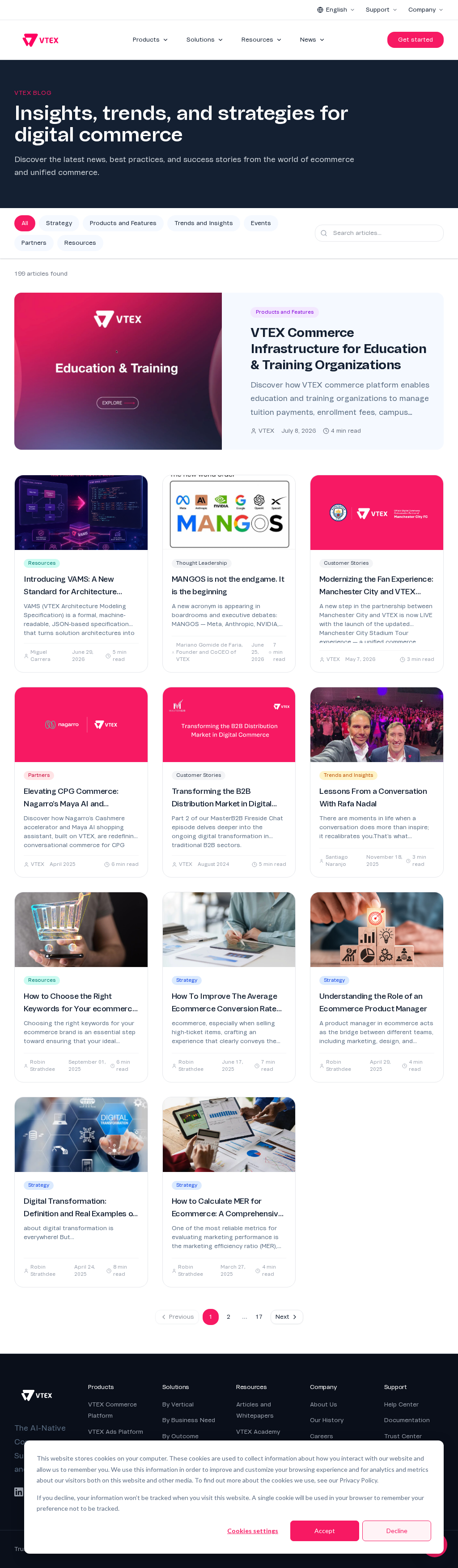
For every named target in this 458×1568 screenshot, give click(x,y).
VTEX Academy (258, 1432)
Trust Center (403, 1436)
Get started (415, 39)
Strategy (59, 223)
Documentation (407, 1420)
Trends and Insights (203, 223)
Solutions (201, 39)
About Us (323, 1404)
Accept (324, 1530)
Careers (321, 1436)
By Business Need (188, 1420)
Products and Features (123, 223)
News (308, 39)
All (24, 223)
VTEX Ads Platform (115, 1432)
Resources (257, 39)
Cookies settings (252, 1530)
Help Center (401, 1404)
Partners (34, 243)
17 (259, 1317)
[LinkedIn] (18, 1491)
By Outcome (180, 1436)
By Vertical (178, 1404)
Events (261, 223)
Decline (396, 1530)
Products (146, 39)
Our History (327, 1420)
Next (282, 1317)
